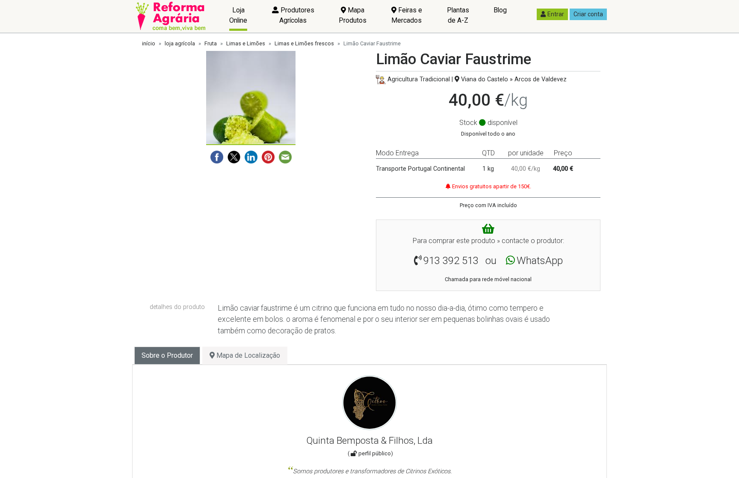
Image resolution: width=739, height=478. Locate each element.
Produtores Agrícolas (296, 15)
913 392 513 (451, 261)
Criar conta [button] (588, 14)
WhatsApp (540, 261)
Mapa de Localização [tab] (247, 355)
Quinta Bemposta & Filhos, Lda (369, 440)
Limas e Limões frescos (304, 43)
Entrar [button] (555, 14)
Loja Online (238, 15)
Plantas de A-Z (458, 15)
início (148, 43)
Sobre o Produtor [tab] (167, 355)
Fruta (210, 43)
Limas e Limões (245, 43)
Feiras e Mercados (406, 15)
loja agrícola (180, 43)
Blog (500, 10)
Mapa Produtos (353, 15)
